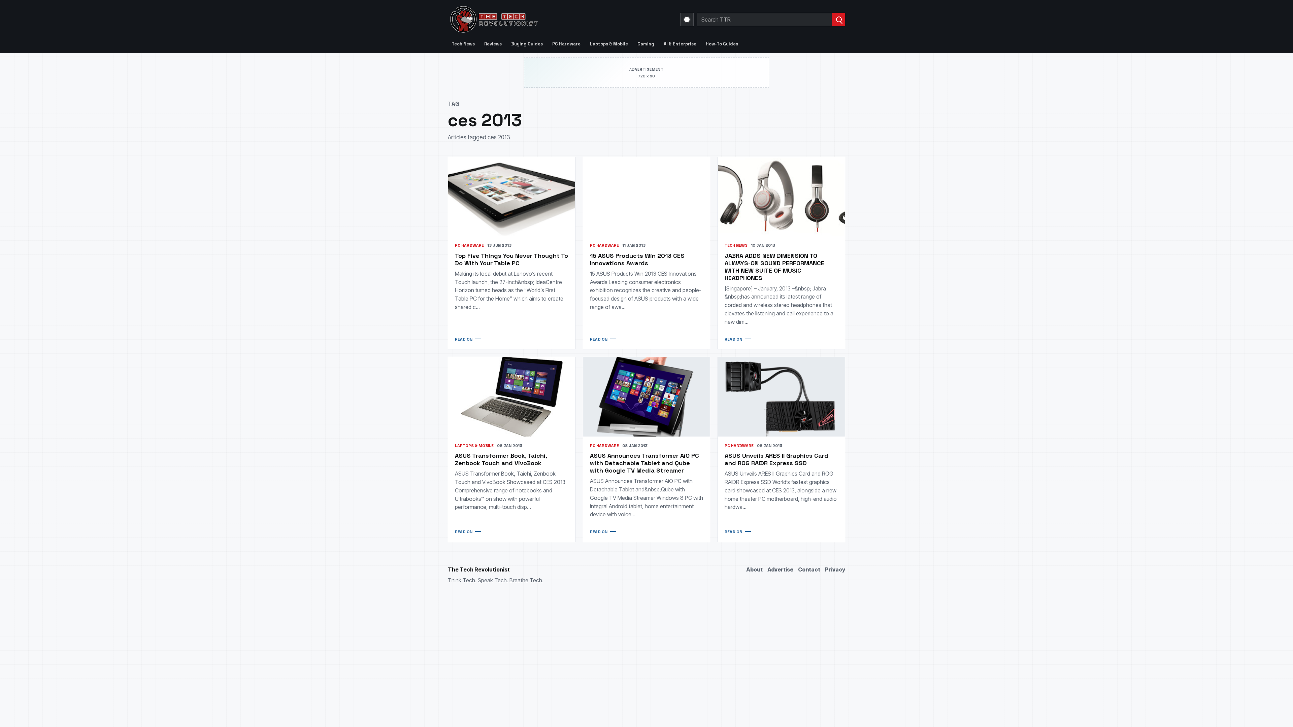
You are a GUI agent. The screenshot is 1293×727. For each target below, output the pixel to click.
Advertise (780, 569)
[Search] (838, 19)
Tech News (463, 44)
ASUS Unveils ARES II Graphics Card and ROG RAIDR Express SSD (776, 459)
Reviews (493, 44)
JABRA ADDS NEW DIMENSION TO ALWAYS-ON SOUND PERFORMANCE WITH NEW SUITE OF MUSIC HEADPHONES (774, 267)
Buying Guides (527, 44)
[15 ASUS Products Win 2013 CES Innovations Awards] (646, 196)
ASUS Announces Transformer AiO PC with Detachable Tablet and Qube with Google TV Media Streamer (644, 463)
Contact (809, 569)
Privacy (835, 569)
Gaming (645, 44)
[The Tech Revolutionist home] (542, 19)
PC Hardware (566, 44)
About (754, 569)
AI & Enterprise (680, 44)
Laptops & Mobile (609, 44)
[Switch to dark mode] (687, 19)
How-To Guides (722, 44)
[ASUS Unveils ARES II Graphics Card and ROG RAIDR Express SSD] (781, 396)
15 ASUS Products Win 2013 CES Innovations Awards (637, 259)
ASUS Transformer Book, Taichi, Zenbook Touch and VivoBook (501, 459)
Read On (463, 339)
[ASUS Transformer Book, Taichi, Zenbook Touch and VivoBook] (511, 396)
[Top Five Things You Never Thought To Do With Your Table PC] (511, 196)
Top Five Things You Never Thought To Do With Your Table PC (511, 259)
